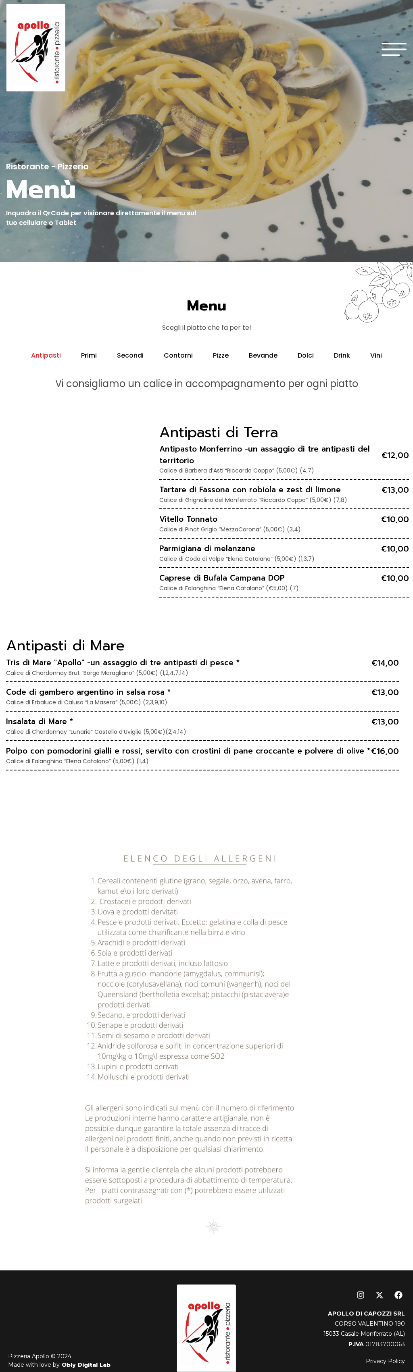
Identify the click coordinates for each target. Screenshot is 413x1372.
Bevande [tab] (263, 355)
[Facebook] (398, 1295)
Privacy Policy (385, 1361)
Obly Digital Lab (85, 1365)
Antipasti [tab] (46, 355)
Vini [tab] (376, 355)
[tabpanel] (206, 582)
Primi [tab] (89, 355)
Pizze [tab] (221, 355)
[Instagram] (360, 1295)
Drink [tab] (342, 355)
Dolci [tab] (306, 355)
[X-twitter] (379, 1295)
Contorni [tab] (178, 355)
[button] (394, 47)
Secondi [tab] (130, 355)
